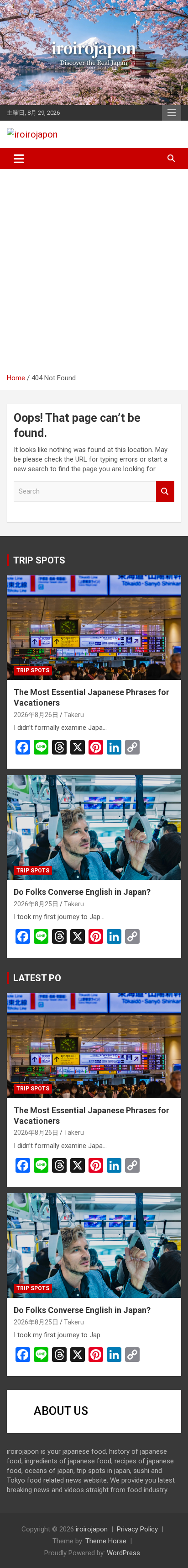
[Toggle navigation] (19, 158)
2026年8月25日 (36, 904)
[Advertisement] (94, 275)
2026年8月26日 (36, 714)
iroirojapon (92, 1529)
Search (165, 491)
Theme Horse (105, 1541)
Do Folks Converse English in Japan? (82, 892)
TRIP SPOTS (39, 560)
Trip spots (32, 670)
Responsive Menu (171, 113)
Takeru (74, 714)
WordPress (123, 1553)
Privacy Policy (137, 1529)
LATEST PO (37, 978)
